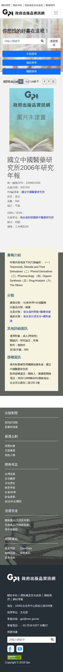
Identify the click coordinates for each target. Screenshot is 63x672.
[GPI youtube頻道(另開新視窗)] (20, 648)
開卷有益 (11, 464)
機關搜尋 (31, 71)
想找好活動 (11, 422)
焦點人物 (10, 455)
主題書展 (10, 450)
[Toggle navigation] (55, 12)
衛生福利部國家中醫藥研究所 (37, 217)
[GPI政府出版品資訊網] (24, 12)
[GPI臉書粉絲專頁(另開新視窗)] (11, 648)
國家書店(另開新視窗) (17, 520)
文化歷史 (10, 483)
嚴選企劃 (11, 436)
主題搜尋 (31, 53)
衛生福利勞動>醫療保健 (37, 311)
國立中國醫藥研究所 (33, 192)
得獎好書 (10, 446)
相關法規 (10, 553)
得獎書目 (25, 553)
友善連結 (10, 557)
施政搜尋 (31, 62)
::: (8, 571)
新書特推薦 (11, 427)
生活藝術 (10, 478)
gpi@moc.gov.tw (29, 618)
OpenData (26, 548)
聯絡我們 (50, 5)
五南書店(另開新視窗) (17, 525)
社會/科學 (10, 492)
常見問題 (10, 548)
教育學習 (10, 487)
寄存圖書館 (11, 529)
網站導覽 (5, 5)
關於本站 (17, 5)
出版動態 (11, 413)
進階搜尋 (54, 43)
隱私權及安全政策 (34, 5)
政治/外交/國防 (13, 501)
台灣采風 (10, 474)
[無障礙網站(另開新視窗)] (14, 657)
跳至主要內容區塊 (9, 1)
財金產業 (10, 496)
